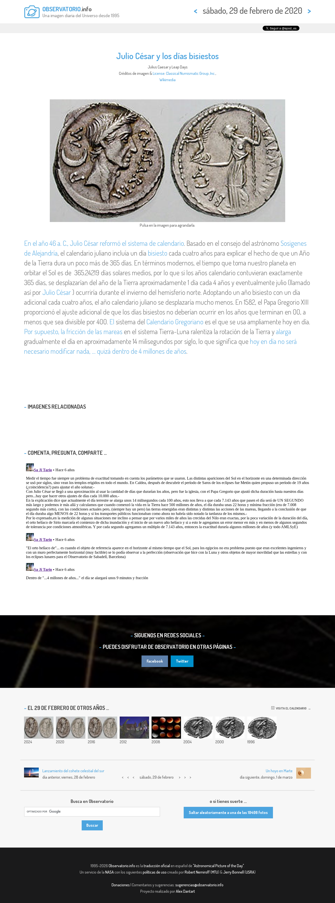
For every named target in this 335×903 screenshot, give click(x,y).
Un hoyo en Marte (279, 770)
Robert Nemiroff (197, 872)
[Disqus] (167, 522)
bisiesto (157, 253)
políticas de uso (155, 872)
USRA (250, 872)
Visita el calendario (290, 708)
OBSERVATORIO (61, 9)
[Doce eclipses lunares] (166, 728)
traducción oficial (157, 865)
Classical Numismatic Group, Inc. (190, 73)
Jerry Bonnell (233, 872)
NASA (109, 872)
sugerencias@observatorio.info (199, 884)
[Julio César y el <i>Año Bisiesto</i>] (198, 728)
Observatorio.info (122, 865)
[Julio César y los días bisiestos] (38, 728)
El (111, 321)
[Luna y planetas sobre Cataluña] (134, 728)
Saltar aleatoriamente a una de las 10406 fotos (228, 812)
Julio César (56, 292)
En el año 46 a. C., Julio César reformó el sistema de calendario (104, 243)
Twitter (182, 661)
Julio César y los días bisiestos (167, 55)
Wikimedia (167, 79)
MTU (215, 872)
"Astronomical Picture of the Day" (218, 865)
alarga (283, 331)
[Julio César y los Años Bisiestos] (230, 728)
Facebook (155, 661)
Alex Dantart (185, 891)
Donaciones (121, 884)
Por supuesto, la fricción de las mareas (73, 331)
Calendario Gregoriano (174, 321)
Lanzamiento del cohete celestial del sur (73, 770)
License (159, 73)
